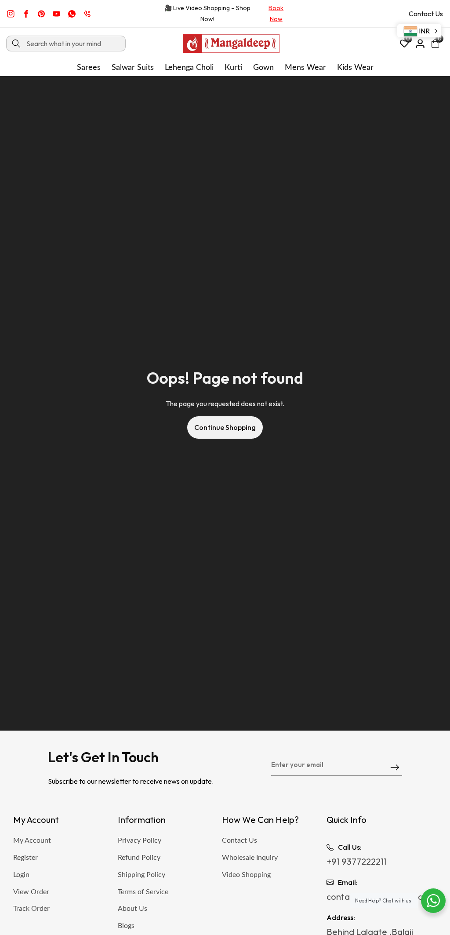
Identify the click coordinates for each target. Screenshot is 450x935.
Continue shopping (225, 427)
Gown (263, 68)
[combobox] (66, 43)
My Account (32, 840)
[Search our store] (16, 43)
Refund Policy (139, 857)
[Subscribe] (395, 768)
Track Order (31, 908)
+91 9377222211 (357, 861)
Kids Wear (355, 68)
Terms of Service (143, 891)
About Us (132, 908)
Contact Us (426, 13)
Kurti (233, 68)
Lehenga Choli (189, 68)
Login (21, 874)
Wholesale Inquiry (250, 857)
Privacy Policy (139, 840)
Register (25, 857)
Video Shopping (246, 874)
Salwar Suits (133, 68)
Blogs (126, 925)
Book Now (276, 13)
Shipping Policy (141, 874)
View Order (31, 891)
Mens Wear (305, 68)
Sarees (89, 68)
